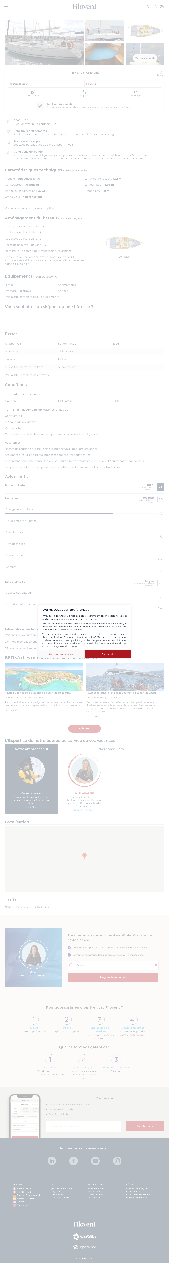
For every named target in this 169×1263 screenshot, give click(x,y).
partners (61, 615)
